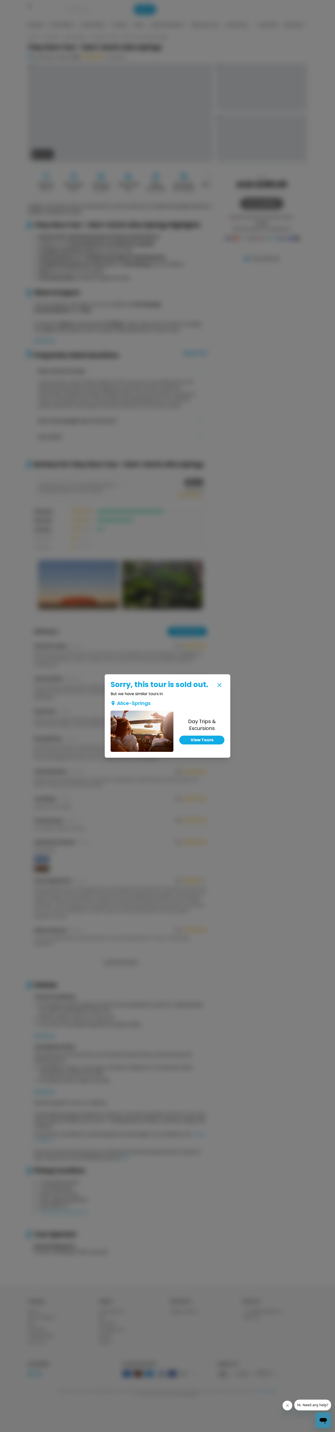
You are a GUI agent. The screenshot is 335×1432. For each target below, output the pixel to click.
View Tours (202, 740)
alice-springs (134, 703)
